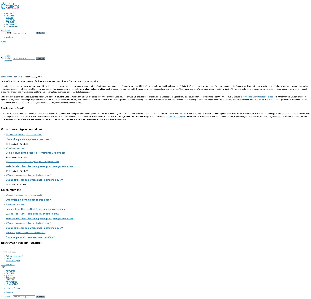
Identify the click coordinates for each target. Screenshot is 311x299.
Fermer (4, 267)
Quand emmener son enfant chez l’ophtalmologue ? (34, 180)
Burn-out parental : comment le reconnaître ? (30, 237)
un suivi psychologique (175, 116)
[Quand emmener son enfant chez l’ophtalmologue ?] (158, 175)
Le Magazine (12, 26)
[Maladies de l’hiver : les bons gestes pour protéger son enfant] (158, 162)
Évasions (10, 20)
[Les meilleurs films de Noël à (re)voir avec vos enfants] (158, 148)
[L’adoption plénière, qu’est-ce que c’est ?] (158, 135)
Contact (9, 258)
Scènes (9, 18)
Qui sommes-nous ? (14, 256)
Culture (10, 15)
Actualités (11, 24)
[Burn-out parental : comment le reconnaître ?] (158, 233)
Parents (10, 22)
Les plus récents (13, 288)
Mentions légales (13, 261)
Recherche (40, 33)
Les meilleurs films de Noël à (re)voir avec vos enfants (35, 153)
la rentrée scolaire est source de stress (257, 97)
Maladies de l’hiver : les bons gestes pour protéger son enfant (39, 166)
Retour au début (8, 265)
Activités (10, 13)
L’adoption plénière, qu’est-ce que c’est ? (28, 139)
